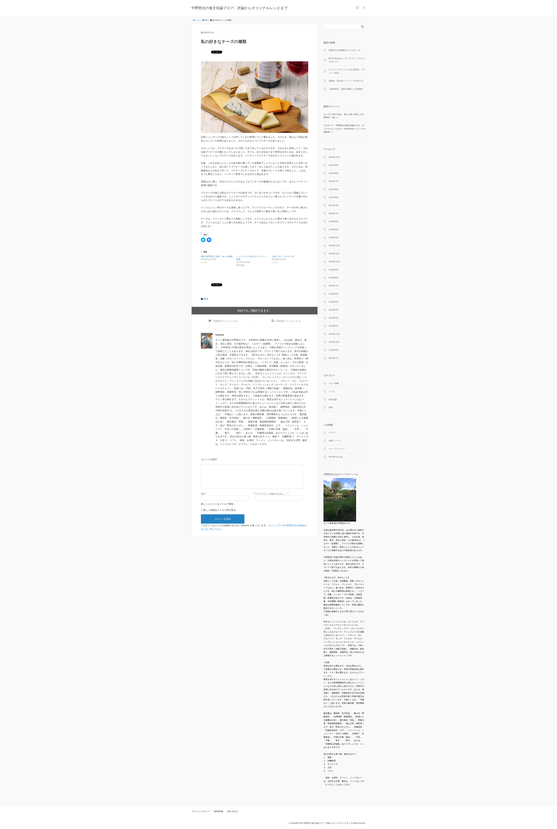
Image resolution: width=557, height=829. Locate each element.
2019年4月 (334, 310)
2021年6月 (334, 189)
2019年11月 (334, 253)
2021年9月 (334, 165)
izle (333, 117)
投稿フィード (335, 440)
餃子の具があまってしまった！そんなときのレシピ (347, 60)
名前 (202, 494)
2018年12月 (334, 334)
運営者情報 (218, 811)
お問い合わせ (232, 811)
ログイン (333, 432)
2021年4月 (334, 205)
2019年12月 (334, 245)
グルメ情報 (334, 383)
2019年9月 (334, 270)
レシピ (332, 391)
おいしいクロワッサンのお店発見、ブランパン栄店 (347, 71)
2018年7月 (334, 358)
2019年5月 (334, 302)
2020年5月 (334, 229)
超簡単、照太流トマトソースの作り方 (346, 81)
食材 (206, 299)
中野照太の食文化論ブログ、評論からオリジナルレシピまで (239, 8)
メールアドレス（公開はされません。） (271, 494)
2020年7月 (334, 213)
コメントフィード (337, 449)
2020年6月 (334, 221)
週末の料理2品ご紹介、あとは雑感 (217, 256)
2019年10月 (334, 261)
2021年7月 (334, 181)
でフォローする (225, 321)
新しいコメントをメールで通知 (217, 504)
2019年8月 (334, 278)
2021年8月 (334, 173)
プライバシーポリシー (200, 811)
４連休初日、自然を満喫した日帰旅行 (346, 89)
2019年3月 (334, 318)
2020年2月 (334, 237)
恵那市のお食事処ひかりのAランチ (344, 50)
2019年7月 (334, 286)
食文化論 (333, 399)
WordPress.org (335, 457)
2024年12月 (334, 157)
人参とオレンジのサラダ (283, 256)
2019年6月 (334, 294)
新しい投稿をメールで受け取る (219, 510)
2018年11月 (334, 342)
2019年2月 (334, 326)
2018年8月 (334, 350)
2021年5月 (334, 197)
